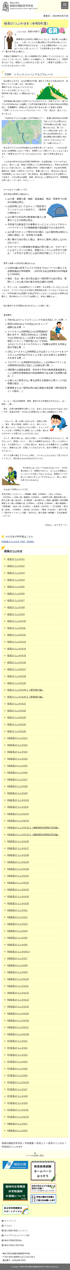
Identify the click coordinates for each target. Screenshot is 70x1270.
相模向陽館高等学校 (12, 1143)
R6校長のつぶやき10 (18, 979)
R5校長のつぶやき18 (18, 855)
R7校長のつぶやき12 (18, 1116)
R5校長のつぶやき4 (17, 758)
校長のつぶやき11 (16, 628)
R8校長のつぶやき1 (17, 1123)
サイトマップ (10, 1221)
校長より (41, 1143)
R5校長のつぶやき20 (18, 869)
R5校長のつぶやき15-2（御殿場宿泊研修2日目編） (33, 834)
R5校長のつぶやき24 (18, 896)
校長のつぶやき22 (16, 710)
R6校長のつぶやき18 (18, 1034)
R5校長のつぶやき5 (17, 765)
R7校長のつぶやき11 (17, 1110)
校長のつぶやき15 (16, 655)
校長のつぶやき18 (16, 676)
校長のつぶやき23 (16, 717)
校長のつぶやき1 (16, 559)
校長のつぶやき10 (16, 621)
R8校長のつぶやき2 (17, 1130)
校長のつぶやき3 (16, 573)
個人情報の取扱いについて (16, 1230)
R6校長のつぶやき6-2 (18, 951)
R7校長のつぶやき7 (17, 1089)
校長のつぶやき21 (16, 703)
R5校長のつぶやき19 (18, 862)
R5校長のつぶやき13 (18, 814)
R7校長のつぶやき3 (17, 1055)
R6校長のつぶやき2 (17, 917)
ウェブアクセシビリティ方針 (17, 1235)
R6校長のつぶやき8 (17, 965)
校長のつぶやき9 (16, 614)
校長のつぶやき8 (16, 607)
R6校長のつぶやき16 (18, 1020)
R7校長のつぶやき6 (17, 1075)
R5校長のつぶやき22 (18, 882)
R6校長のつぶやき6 (17, 944)
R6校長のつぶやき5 (17, 937)
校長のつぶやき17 (16, 669)
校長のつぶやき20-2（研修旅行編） (25, 697)
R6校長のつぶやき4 (17, 931)
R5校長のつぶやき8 (17, 786)
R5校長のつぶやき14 (18, 820)
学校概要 (29, 1143)
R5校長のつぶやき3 (17, 751)
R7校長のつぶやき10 (18, 1082)
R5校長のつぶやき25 (18, 903)
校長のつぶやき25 (16, 731)
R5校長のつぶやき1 (17, 738)
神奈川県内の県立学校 (14, 1245)
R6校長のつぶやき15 (18, 1013)
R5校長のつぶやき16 (18, 841)
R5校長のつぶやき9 (17, 793)
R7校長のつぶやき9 (17, 1103)
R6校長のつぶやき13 (18, 999)
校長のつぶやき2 (16, 566)
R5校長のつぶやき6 (17, 772)
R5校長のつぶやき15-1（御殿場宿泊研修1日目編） (33, 827)
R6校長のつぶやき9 (17, 972)
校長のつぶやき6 (16, 593)
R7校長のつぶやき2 (17, 1048)
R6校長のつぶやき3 (17, 924)
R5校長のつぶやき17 (18, 848)
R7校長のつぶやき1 (17, 1041)
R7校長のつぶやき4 (17, 1061)
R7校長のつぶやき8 (17, 1096)
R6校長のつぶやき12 (18, 992)
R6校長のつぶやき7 (17, 958)
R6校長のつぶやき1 (17, 910)
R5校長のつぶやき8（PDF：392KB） (18, 542)
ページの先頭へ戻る (35, 1155)
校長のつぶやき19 (16, 683)
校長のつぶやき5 (16, 586)
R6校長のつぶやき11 (17, 986)
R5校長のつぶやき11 (17, 807)
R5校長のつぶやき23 (18, 889)
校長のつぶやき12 (16, 634)
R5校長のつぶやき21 (18, 875)
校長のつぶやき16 (16, 662)
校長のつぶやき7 (16, 600)
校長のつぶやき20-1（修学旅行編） (25, 690)
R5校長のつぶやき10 (18, 800)
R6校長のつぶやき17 (18, 1027)
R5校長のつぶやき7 (17, 779)
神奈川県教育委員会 (13, 1240)
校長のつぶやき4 (16, 580)
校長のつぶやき (13, 551)
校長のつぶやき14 (16, 648)
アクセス (8, 1226)
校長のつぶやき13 (16, 641)
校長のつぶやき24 (16, 724)
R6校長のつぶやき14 (18, 1006)
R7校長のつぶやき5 (17, 1068)
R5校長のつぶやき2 (17, 745)
